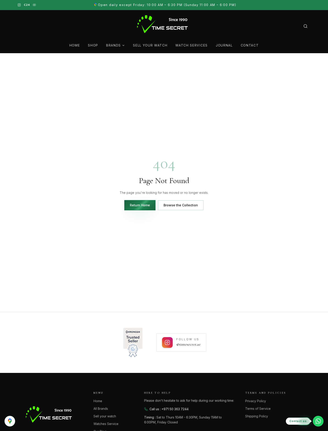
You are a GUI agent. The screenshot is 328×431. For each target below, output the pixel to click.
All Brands (100, 408)
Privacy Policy (255, 401)
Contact (250, 45)
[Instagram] (19, 4)
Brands (113, 45)
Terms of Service (258, 408)
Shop (93, 45)
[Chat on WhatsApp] (318, 421)
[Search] (305, 26)
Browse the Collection (181, 205)
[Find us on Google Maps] (9, 421)
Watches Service (105, 424)
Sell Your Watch (150, 45)
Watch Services (191, 45)
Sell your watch (104, 416)
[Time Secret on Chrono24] (133, 342)
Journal (224, 45)
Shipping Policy (256, 416)
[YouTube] (34, 4)
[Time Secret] (164, 26)
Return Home (140, 205)
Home (74, 45)
